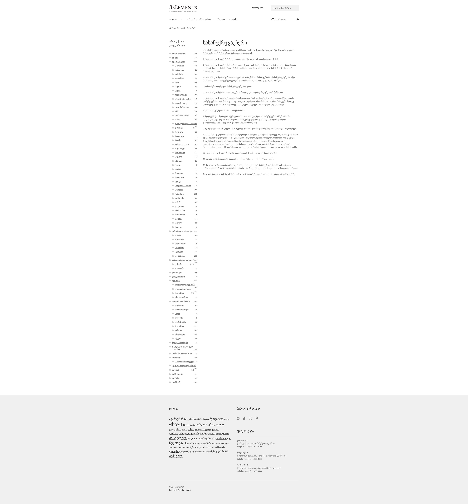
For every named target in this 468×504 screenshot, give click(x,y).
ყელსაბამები (180, 256)
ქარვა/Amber (180, 210)
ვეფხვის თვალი (181, 103)
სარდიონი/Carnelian (183, 186)
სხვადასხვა (179, 194)
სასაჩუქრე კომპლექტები (182, 353)
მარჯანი (178, 140)
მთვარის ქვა (180, 148)
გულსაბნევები (180, 243)
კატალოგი (174, 19)
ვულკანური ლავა (182, 107)
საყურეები (179, 252)
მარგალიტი (179, 136)
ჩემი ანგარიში (257, 8)
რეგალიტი (179, 173)
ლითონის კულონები (183, 289)
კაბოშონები (176, 272)
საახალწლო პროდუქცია (184, 362)
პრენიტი (178, 169)
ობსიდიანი (179, 161)
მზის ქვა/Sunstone (182, 144)
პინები (177, 314)
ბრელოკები (179, 239)
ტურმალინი (179, 198)
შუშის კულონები (181, 297)
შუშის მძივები (177, 374)
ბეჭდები (178, 235)
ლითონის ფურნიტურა (181, 301)
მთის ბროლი (180, 153)
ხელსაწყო (176, 378)
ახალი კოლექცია (179, 53)
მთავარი (175, 28)
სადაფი (178, 181)
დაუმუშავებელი (181, 95)
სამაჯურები (179, 248)
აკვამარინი (179, 70)
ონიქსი (197, 443)
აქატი (177, 82)
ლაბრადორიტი (178, 433)
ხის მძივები (176, 382)
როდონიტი (179, 177)
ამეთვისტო (179, 78)
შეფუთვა (175, 370)
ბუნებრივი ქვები (178, 62)
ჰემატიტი (178, 223)
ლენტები (178, 264)
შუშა (213, 451)
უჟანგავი (178, 330)
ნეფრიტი (178, 157)
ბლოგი (221, 19)
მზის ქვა (199, 438)
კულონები (176, 281)
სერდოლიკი (197, 447)
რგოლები (179, 318)
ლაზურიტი (179, 128)
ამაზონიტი (179, 74)
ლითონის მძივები (182, 309)
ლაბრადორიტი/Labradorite (186, 124)
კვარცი (177, 119)
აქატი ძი (178, 86)
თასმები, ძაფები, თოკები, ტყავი (184, 260)
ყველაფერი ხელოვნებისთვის (184, 366)
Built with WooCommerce (180, 490)
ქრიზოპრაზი (180, 214)
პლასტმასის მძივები (180, 343)
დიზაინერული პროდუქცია (198, 19)
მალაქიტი (179, 132)
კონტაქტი (233, 19)
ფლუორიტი (179, 206)
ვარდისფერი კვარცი (183, 99)
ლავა (190, 433)
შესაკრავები (180, 334)
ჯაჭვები (177, 338)
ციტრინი (178, 219)
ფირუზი (178, 202)
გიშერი (177, 91)
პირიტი (177, 165)
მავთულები (179, 268)
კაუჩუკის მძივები (178, 277)
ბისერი (175, 58)
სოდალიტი (209, 447)
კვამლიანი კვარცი (182, 115)
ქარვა (192, 451)
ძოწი (227, 451)
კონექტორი (179, 305)
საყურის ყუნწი (180, 322)
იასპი (177, 111)
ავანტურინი (179, 66)
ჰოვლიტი (178, 227)
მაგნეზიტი (216, 434)
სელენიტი (179, 190)
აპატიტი (227, 419)
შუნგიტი (208, 451)
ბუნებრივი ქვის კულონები (185, 285)
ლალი (209, 434)
